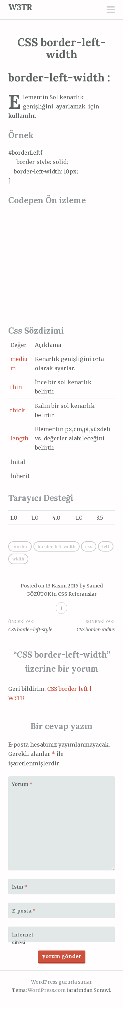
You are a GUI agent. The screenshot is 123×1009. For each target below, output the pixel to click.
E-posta (24, 911)
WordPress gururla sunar (61, 982)
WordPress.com (47, 990)
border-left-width (57, 546)
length (19, 438)
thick (17, 410)
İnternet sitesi (22, 939)
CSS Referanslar (77, 594)
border (20, 546)
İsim (19, 887)
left (105, 546)
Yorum (22, 784)
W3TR (20, 7)
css (88, 546)
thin (16, 387)
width (18, 558)
